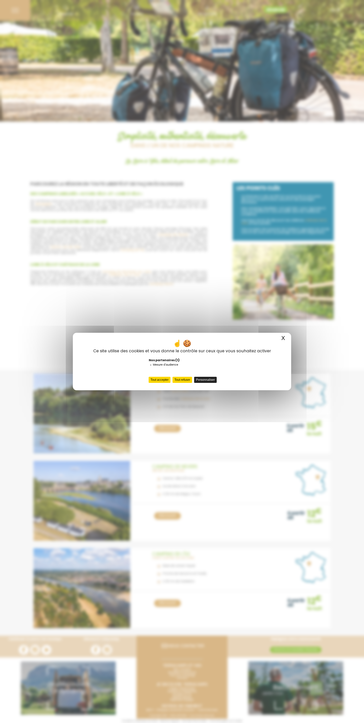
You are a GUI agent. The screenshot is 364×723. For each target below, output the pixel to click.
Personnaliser (205, 379)
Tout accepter (160, 379)
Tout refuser (182, 379)
